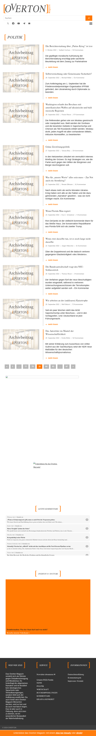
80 (46, 366)
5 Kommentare (82, 215)
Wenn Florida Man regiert (58, 210)
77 (26, 366)
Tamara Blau (66, 151)
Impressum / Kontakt (75, 681)
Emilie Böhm (66, 338)
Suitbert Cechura (64, 50)
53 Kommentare (77, 50)
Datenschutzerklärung (76, 674)
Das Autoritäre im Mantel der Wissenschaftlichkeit (60, 332)
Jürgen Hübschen (67, 246)
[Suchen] (88, 18)
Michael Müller (66, 78)
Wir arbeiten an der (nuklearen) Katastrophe (67, 300)
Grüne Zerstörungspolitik (58, 146)
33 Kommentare (77, 151)
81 (53, 366)
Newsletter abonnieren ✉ (46, 674)
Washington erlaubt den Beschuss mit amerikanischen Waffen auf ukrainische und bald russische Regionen (69, 107)
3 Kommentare (79, 274)
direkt (79, 733)
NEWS (39, 683)
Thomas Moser (67, 274)
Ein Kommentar (79, 78)
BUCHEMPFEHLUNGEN (47, 692)
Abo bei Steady (63, 733)
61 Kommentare (80, 184)
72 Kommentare (77, 304)
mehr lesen (53, 67)
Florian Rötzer (66, 115)
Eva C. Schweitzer (68, 215)
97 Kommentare (78, 115)
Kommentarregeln (74, 677)
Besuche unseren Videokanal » (18, 633)
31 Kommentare (81, 246)
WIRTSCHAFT (43, 689)
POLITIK (40, 686)
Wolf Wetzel (66, 304)
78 (33, 366)
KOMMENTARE (43, 696)
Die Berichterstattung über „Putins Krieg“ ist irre (69, 46)
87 (67, 366)
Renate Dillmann (67, 184)
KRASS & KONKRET (45, 699)
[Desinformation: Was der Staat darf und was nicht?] (48, 603)
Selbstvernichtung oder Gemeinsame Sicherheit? (69, 73)
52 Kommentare (78, 338)
